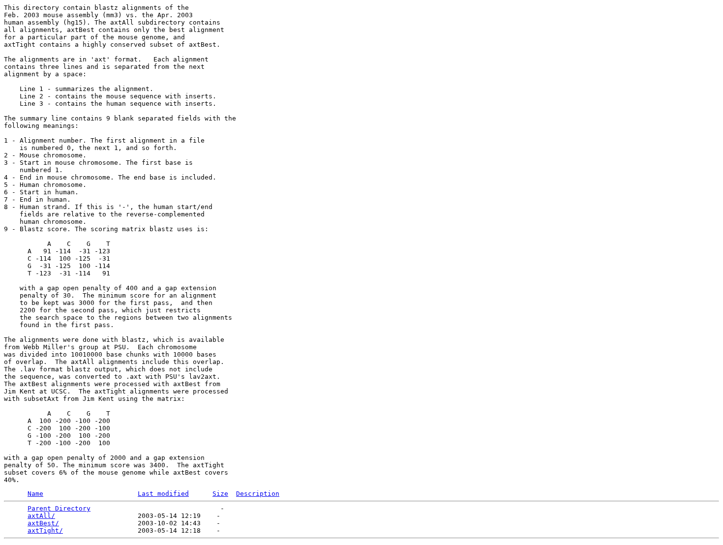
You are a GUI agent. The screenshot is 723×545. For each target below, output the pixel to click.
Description (257, 493)
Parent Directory (59, 508)
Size (220, 493)
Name (35, 493)
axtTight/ (45, 530)
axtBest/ (43, 523)
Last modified (163, 493)
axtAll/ (41, 515)
